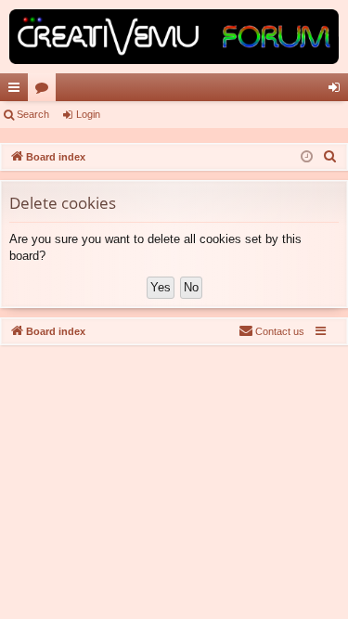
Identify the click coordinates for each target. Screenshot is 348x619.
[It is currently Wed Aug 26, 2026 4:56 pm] (307, 157)
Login (88, 114)
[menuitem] (330, 157)
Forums (45, 91)
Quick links (17, 91)
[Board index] (174, 36)
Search (33, 114)
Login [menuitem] (338, 91)
